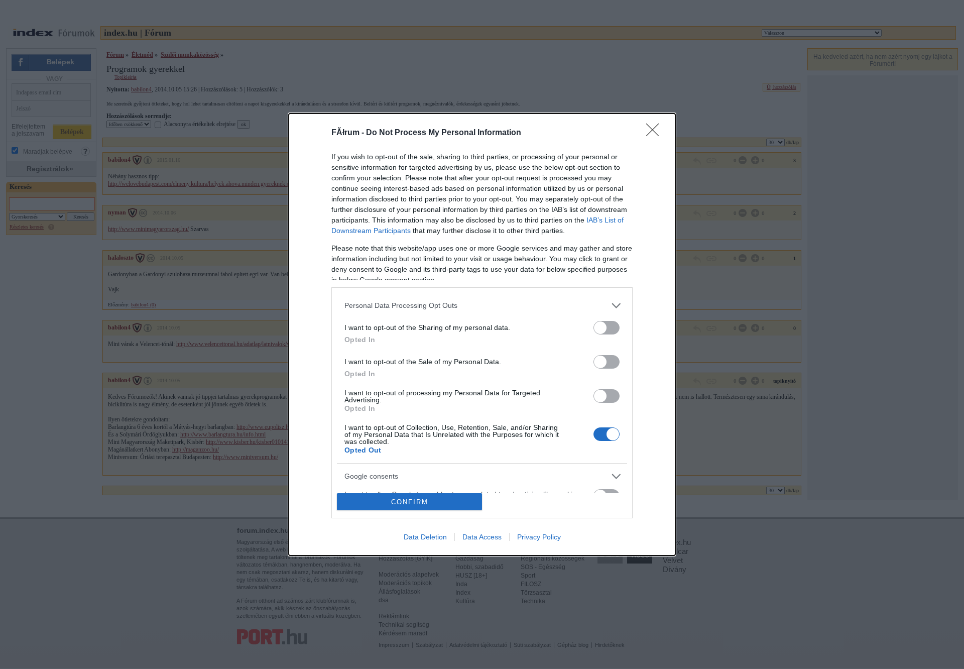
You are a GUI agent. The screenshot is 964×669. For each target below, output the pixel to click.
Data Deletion (425, 537)
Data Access (482, 537)
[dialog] (482, 335)
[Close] (655, 133)
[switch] (606, 327)
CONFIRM (409, 502)
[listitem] (482, 305)
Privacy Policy (539, 537)
